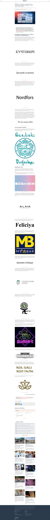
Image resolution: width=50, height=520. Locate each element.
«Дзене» (26, 398)
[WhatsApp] (18, 404)
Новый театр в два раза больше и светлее (29, 488)
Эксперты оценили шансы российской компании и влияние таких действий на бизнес (30, 501)
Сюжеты (17, 410)
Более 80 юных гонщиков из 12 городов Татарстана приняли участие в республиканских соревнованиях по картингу (19, 447)
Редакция (16, 512)
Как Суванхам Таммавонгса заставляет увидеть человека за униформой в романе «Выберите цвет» (19, 473)
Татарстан (19, 401)
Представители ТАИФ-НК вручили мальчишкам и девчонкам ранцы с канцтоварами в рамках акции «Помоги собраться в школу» (19, 486)
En (26, 512)
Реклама (16, 513)
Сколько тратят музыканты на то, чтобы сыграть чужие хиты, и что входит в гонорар (30, 475)
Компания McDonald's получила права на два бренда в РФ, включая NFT (24, 423)
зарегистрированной (29, 81)
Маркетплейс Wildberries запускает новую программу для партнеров (24, 430)
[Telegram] (19, 404)
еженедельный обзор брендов (20, 31)
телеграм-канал (23, 397)
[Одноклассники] (17, 404)
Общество (16, 470)
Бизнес (16, 401)
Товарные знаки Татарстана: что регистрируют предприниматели (27, 7)
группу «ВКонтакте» (29, 397)
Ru (25, 512)
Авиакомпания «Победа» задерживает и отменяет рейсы (22, 425)
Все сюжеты (25, 418)
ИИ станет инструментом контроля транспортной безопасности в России (24, 433)
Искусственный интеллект (28, 413)
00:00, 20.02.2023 (16, 7)
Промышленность (17, 457)
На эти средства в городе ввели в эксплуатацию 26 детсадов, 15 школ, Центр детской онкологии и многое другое (30, 447)
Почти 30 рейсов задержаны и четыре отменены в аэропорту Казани (24, 426)
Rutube (23, 398)
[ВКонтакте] (15, 404)
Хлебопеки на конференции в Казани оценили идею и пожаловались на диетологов (19, 460)
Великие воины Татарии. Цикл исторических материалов (19, 416)
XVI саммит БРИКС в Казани (19, 413)
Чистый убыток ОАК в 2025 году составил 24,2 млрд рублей (23, 431)
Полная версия (16, 517)
